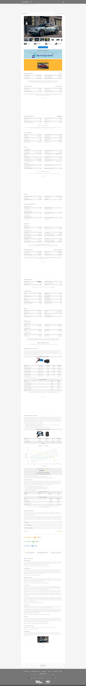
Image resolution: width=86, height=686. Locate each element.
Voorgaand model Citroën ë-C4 (43, 643)
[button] (61, 17)
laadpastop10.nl (54, 392)
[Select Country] (63, 2)
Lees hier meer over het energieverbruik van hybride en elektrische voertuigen (37, 614)
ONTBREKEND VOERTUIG (35, 671)
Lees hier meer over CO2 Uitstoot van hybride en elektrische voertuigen (36, 623)
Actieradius (48, 674)
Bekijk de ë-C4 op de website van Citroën (42, 342)
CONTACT (60, 671)
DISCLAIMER (55, 671)
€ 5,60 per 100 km (59, 153)
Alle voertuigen (24, 4)
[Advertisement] (43, 8)
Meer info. (48, 95)
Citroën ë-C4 (43, 69)
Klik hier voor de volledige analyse (43, 125)
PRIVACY (49, 671)
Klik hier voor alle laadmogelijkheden (43, 171)
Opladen (53, 674)
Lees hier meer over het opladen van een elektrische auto (34, 602)
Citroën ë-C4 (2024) (45, 565)
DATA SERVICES (44, 671)
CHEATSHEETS (26, 671)
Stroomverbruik (34, 674)
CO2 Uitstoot (41, 674)
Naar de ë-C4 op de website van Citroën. (31, 628)
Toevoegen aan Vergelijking (43, 47)
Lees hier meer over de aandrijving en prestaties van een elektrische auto (37, 582)
